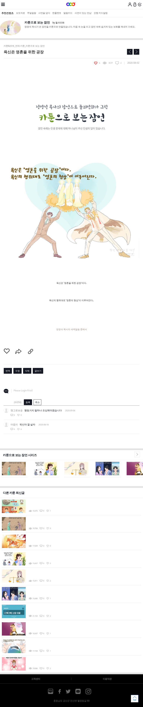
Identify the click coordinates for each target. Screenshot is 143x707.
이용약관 (107, 678)
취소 (37, 402)
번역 (8, 370)
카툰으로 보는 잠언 (37, 22)
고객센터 (35, 678)
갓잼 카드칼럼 (101, 13)
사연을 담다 (44, 13)
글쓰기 (38, 370)
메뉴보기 (3, 4)
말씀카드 (67, 13)
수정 (17, 370)
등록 (28, 402)
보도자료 (20, 13)
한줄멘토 (56, 13)
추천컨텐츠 (7, 13)
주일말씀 (31, 13)
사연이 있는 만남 (83, 13)
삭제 (27, 370)
